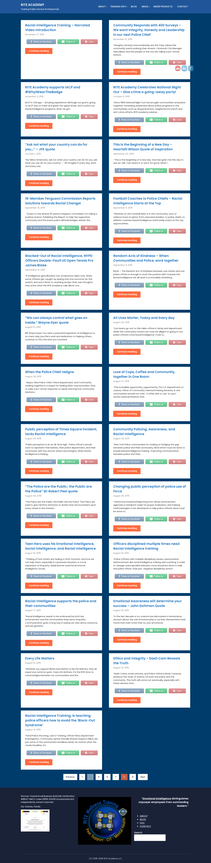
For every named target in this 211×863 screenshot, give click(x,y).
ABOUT (101, 6)
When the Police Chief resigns (49, 372)
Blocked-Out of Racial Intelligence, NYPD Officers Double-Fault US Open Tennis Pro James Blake (59, 261)
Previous (70, 776)
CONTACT (182, 6)
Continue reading (39, 50)
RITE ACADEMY (32, 5)
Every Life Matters (39, 658)
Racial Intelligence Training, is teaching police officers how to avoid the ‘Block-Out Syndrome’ (60, 720)
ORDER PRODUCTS (162, 6)
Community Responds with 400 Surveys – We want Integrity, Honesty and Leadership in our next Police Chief (149, 30)
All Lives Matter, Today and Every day (144, 318)
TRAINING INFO (118, 6)
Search (138, 832)
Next (143, 776)
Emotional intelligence (157, 798)
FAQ (142, 822)
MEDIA (145, 6)
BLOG (134, 6)
